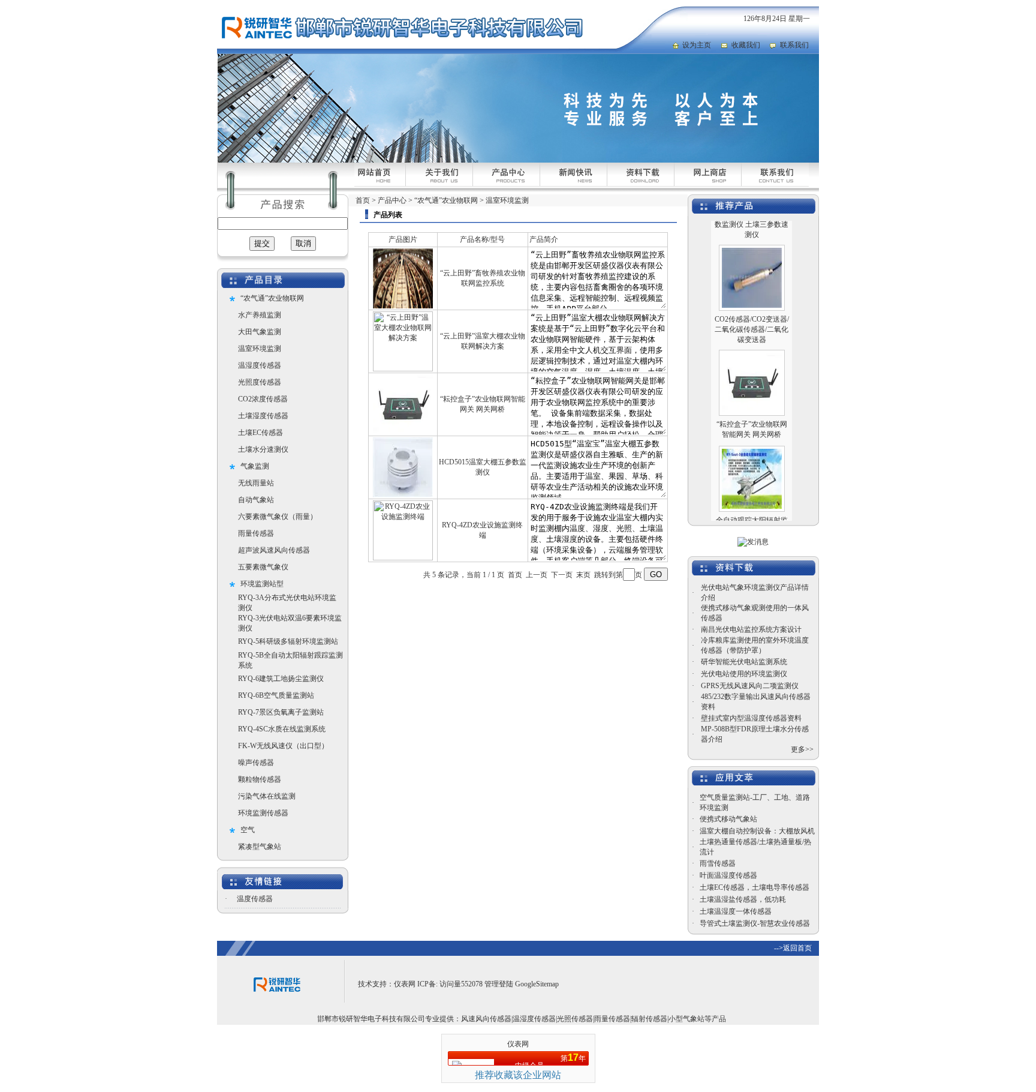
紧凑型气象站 (259, 846)
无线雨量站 (256, 483)
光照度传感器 (259, 382)
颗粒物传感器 (259, 779)
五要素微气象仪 (263, 567)
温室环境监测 (259, 348)
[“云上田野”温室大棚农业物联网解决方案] (403, 369)
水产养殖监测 (259, 315)
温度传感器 (255, 899)
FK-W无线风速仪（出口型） (283, 746)
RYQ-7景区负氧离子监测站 (281, 712)
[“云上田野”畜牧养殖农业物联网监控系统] (403, 306)
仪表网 (404, 984)
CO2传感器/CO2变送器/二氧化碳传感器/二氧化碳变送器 (752, 313)
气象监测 (254, 466)
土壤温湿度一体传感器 (736, 911)
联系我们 (794, 45)
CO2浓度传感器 (263, 399)
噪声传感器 (256, 762)
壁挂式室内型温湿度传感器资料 (751, 718)
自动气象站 (256, 500)
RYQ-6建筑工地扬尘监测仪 (281, 678)
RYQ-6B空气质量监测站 (276, 695)
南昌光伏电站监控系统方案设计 (751, 629)
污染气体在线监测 (267, 796)
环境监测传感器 (263, 813)
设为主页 (696, 45)
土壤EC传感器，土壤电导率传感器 (754, 887)
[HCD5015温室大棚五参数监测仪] (403, 495)
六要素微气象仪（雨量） (277, 516)
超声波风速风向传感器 (274, 550)
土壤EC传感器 (260, 432)
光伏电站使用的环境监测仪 (744, 674)
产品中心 (392, 200)
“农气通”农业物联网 (272, 298)
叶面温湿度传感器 (728, 875)
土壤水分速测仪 (263, 449)
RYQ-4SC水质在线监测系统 (282, 729)
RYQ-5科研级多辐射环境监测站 (288, 641)
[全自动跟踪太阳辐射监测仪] (752, 490)
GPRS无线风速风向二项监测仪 (750, 686)
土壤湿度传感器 (263, 416)
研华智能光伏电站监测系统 (744, 662)
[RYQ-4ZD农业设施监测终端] (403, 558)
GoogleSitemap (537, 984)
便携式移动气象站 (728, 819)
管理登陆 (498, 984)
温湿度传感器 (259, 365)
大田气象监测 (259, 332)
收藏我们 (745, 45)
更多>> (802, 749)
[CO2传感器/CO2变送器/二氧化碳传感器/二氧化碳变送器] (752, 289)
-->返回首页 (793, 948)
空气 (247, 830)
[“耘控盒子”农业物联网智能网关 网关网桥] (403, 432)
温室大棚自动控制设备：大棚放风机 (757, 831)
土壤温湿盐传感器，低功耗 (743, 899)
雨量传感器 (256, 533)
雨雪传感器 (718, 863)
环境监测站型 (262, 584)
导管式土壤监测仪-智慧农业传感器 (755, 923)
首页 (363, 200)
